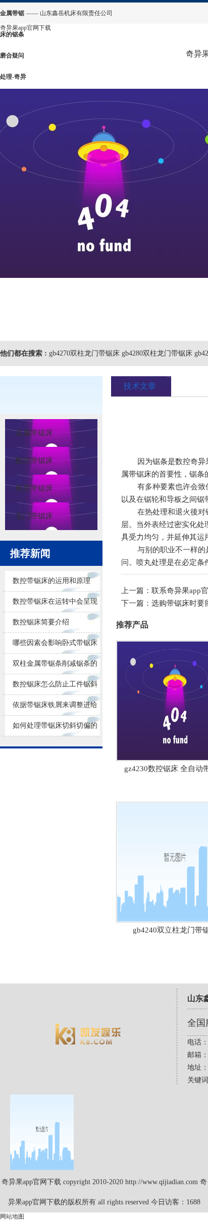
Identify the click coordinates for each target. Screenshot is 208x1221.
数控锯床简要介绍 (41, 622)
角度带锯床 (34, 488)
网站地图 (12, 1216)
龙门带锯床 (34, 516)
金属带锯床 (34, 433)
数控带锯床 (34, 460)
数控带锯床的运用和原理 (51, 581)
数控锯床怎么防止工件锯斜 (55, 684)
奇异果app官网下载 (25, 27)
